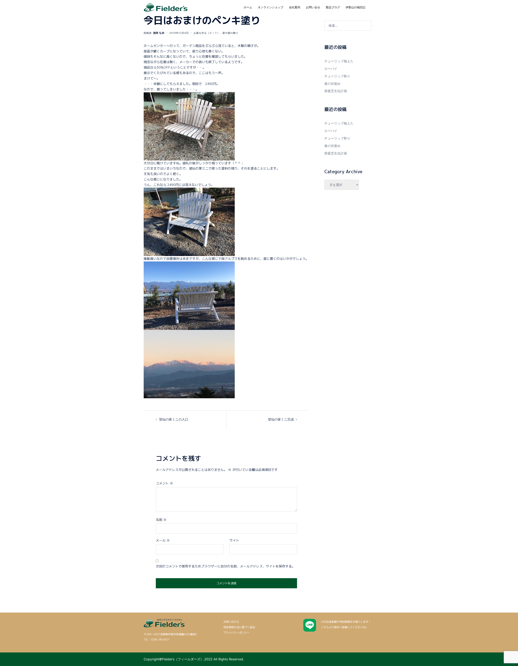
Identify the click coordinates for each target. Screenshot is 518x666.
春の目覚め (332, 84)
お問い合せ (313, 7)
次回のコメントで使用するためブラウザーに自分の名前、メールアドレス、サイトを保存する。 (225, 566)
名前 (161, 519)
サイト (234, 540)
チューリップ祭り (337, 76)
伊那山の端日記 (355, 7)
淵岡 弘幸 (159, 32)
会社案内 (294, 7)
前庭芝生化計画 (335, 91)
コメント (164, 483)
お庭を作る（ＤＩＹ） (207, 32)
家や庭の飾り (230, 32)
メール (163, 540)
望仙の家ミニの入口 (173, 419)
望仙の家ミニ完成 (281, 419)
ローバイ (330, 69)
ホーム (248, 7)
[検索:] (348, 25)
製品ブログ (333, 7)
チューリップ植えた (338, 61)
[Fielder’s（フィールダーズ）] (166, 7)
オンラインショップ (270, 7)
